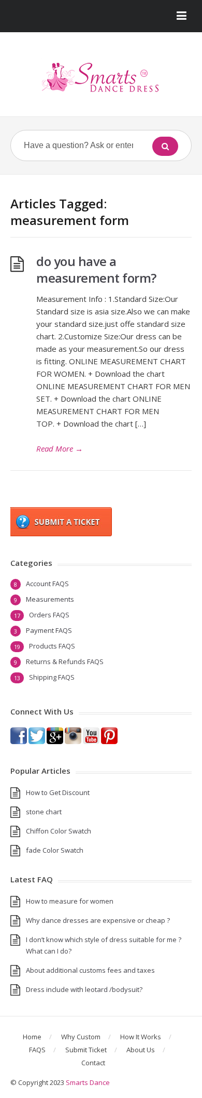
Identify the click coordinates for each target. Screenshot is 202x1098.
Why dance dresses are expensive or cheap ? (98, 920)
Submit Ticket (86, 1049)
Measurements (50, 599)
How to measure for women (69, 901)
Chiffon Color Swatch (58, 831)
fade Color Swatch (54, 850)
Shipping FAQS (52, 677)
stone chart (44, 811)
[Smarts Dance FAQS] (101, 78)
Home (32, 1036)
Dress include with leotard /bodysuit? (84, 989)
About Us (140, 1049)
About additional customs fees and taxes (90, 970)
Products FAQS (52, 646)
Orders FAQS (49, 614)
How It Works (140, 1036)
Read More (59, 448)
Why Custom (80, 1036)
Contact (93, 1062)
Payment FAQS (49, 630)
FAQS (37, 1049)
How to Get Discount (58, 792)
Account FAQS (47, 583)
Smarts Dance (88, 1082)
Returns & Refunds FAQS (65, 661)
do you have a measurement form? (96, 269)
